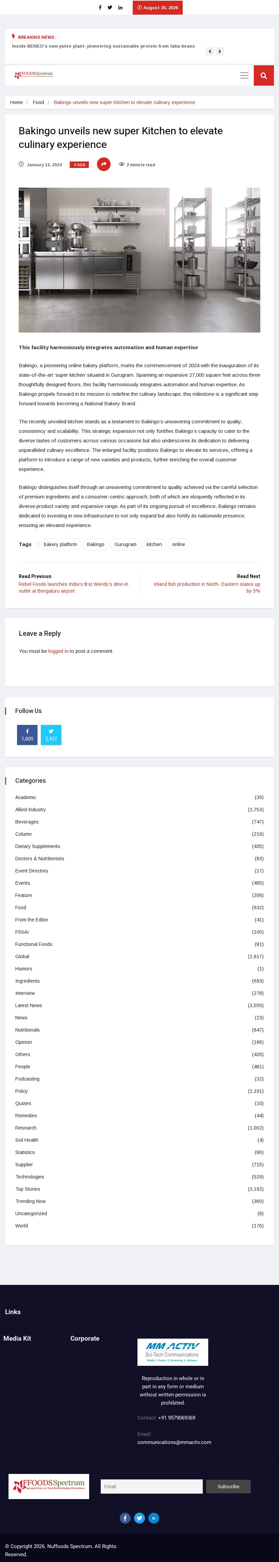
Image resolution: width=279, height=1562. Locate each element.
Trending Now (30, 1201)
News (21, 1017)
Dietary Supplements (37, 846)
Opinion (23, 1042)
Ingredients (27, 981)
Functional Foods (33, 944)
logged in (58, 651)
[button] (210, 51)
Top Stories (27, 1189)
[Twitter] (139, 1518)
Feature (23, 895)
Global (22, 956)
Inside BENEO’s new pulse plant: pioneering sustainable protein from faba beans (103, 46)
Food (38, 102)
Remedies (26, 1115)
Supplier (24, 1164)
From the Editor (31, 919)
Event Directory (31, 870)
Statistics (25, 1152)
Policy (21, 1091)
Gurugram (125, 544)
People (22, 1066)
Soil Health (26, 1140)
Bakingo (95, 544)
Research (25, 1128)
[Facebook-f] (125, 1518)
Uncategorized (31, 1213)
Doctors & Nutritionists (39, 858)
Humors (23, 968)
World (21, 1225)
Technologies (29, 1176)
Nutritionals (27, 1030)
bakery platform (60, 544)
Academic (25, 797)
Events (22, 883)
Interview (25, 993)
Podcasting (27, 1079)
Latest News (28, 1005)
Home (16, 102)
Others (22, 1054)
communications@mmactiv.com (174, 1442)
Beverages (27, 822)
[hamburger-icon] (266, 1327)
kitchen (154, 544)
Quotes (23, 1103)
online (178, 544)
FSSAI (22, 932)
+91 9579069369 (176, 1418)
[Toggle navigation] (244, 75)
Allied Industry (30, 809)
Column (23, 834)
